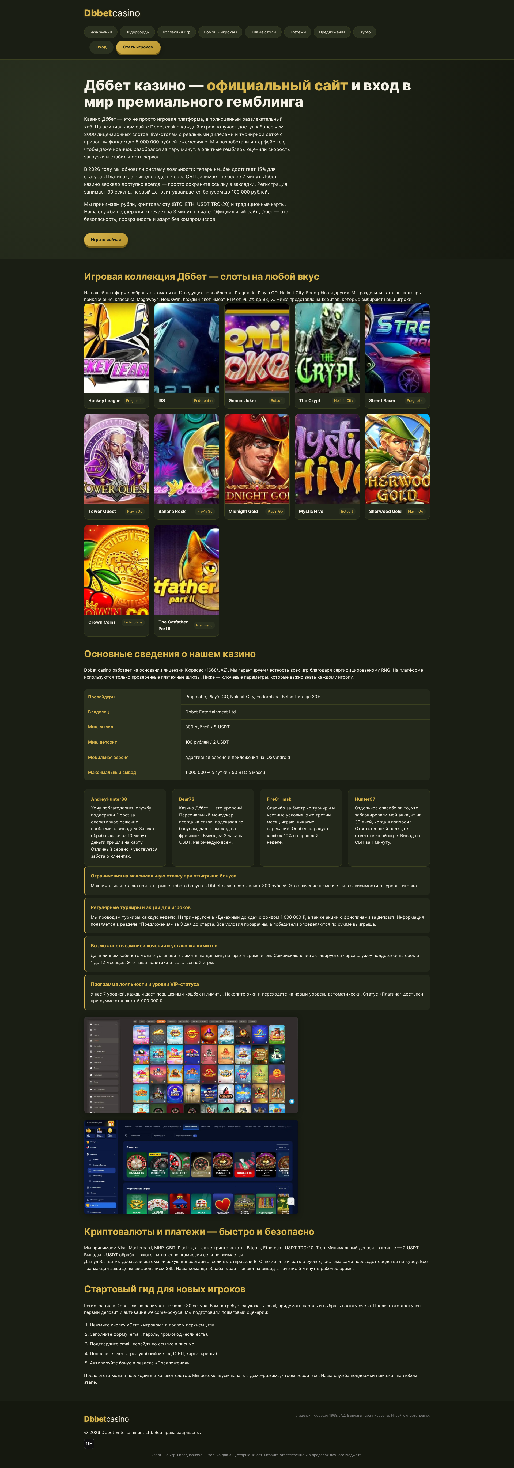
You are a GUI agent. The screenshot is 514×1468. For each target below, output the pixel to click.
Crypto (364, 32)
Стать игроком (138, 47)
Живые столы (263, 32)
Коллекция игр (177, 32)
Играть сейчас (106, 239)
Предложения (332, 32)
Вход (101, 47)
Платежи (297, 32)
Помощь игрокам (220, 32)
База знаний (100, 32)
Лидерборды (137, 32)
